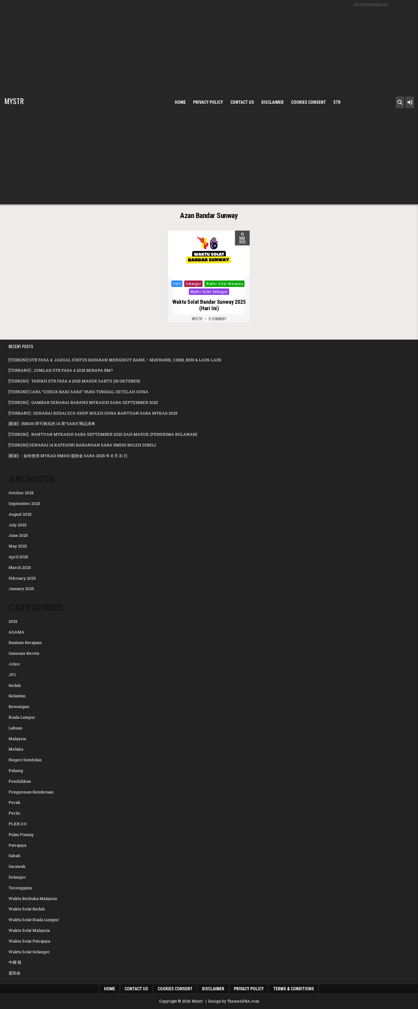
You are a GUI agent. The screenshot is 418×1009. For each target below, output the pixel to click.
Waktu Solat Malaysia (224, 283)
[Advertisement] (370, 102)
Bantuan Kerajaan (25, 642)
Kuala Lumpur (22, 717)
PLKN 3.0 (18, 823)
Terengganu (20, 887)
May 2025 (18, 546)
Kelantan (17, 695)
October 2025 (21, 492)
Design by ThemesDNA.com (233, 1001)
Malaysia (17, 738)
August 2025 (20, 514)
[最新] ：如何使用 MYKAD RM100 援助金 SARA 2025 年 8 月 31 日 (68, 455)
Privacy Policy (208, 102)
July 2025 (18, 525)
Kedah (15, 685)
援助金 (15, 973)
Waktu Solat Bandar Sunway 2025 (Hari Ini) (208, 305)
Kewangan (19, 706)
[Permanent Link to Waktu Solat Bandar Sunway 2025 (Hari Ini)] (209, 254)
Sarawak (17, 866)
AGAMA (16, 632)
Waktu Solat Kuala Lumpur (34, 919)
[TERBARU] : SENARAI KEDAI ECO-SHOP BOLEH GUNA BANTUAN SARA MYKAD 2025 (93, 413)
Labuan (15, 728)
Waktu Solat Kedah (27, 909)
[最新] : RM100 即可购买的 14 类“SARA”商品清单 (52, 423)
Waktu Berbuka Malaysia (33, 898)
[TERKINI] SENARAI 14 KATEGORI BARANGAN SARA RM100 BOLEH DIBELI (82, 445)
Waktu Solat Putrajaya (29, 941)
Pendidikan (20, 781)
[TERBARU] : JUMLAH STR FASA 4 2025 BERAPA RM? (61, 370)
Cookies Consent (308, 102)
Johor (14, 664)
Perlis (14, 813)
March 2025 (20, 567)
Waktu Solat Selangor (209, 291)
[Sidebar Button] (410, 102)
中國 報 (15, 962)
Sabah (14, 855)
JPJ (12, 674)
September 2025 (24, 503)
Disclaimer (272, 102)
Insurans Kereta (24, 653)
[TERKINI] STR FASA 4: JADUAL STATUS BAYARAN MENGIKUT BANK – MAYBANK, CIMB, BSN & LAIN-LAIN (115, 360)
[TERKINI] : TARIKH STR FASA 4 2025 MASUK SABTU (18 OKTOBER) (74, 381)
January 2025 (21, 588)
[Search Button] (400, 102)
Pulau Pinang (21, 834)
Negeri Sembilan (25, 759)
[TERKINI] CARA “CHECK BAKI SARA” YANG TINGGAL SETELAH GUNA (78, 391)
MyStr (197, 319)
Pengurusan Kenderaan (31, 792)
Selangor (193, 283)
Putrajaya (17, 845)
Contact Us (242, 102)
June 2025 (18, 535)
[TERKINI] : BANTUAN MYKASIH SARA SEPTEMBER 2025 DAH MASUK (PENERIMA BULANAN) (103, 434)
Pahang (16, 770)
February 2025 (22, 578)
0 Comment (218, 319)
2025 (177, 283)
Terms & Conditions (293, 988)
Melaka (16, 749)
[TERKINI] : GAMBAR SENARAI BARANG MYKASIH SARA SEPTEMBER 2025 (83, 402)
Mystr (14, 100)
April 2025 (18, 556)
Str (337, 102)
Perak (15, 802)
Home (180, 102)
